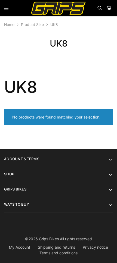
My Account (19, 247)
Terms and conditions (58, 253)
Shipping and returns (56, 247)
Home (9, 24)
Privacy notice (95, 247)
